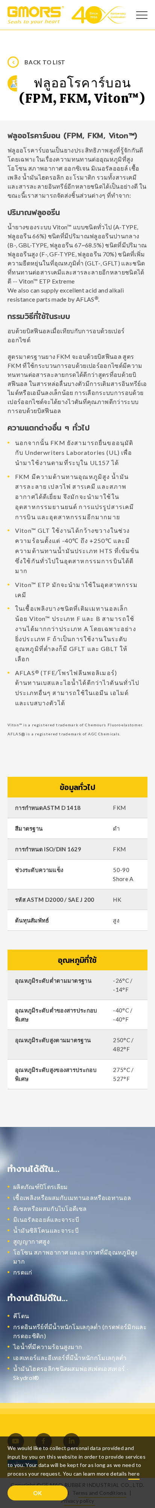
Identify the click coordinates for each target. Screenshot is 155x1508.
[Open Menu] (141, 15)
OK (37, 1493)
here (134, 1473)
